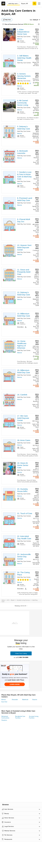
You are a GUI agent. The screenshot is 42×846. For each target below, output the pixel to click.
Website (19, 38)
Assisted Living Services (23, 600)
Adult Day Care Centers (24, 36)
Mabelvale (25, 699)
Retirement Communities (5, 717)
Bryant (13, 600)
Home (3, 600)
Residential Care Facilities (20, 717)
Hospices (4, 720)
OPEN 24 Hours (29, 24)
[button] (39, 3)
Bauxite (34, 699)
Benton (3, 699)
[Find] (34, 3)
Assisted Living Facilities (33, 717)
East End (4, 702)
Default (35, 20)
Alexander (15, 699)
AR (8, 600)
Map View (8, 19)
